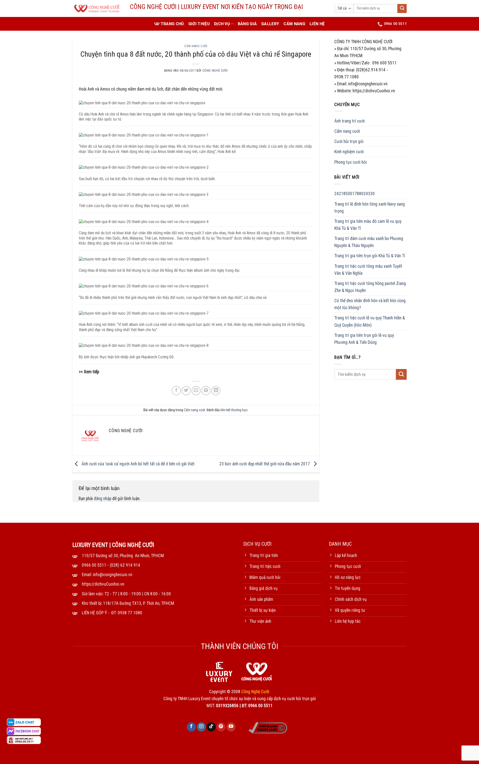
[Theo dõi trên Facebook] (191, 727)
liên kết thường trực (234, 410)
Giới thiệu (199, 23)
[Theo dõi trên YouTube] (231, 727)
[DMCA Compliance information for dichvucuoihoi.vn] (267, 727)
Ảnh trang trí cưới (349, 121)
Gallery (270, 23)
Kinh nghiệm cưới (349, 151)
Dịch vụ (222, 23)
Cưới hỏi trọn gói (348, 141)
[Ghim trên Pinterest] (205, 390)
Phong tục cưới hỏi (350, 161)
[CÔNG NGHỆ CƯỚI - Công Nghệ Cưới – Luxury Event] (97, 8)
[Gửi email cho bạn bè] (196, 390)
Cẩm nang (294, 23)
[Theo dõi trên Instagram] (201, 727)
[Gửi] (402, 8)
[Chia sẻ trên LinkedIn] (215, 390)
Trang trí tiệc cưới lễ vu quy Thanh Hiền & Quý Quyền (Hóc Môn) (369, 321)
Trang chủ (172, 23)
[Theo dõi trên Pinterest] (221, 727)
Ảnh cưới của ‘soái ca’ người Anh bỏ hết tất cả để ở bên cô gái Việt (138, 463)
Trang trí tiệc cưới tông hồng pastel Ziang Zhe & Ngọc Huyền (370, 287)
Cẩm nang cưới (195, 46)
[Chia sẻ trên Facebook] (176, 390)
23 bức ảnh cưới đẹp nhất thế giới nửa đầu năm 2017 (265, 463)
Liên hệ (317, 23)
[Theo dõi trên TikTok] (211, 727)
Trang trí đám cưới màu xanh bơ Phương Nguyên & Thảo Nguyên (368, 242)
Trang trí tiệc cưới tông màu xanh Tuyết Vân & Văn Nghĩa (368, 269)
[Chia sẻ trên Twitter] (186, 390)
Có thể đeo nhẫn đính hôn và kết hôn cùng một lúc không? (370, 304)
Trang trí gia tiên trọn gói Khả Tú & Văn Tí (369, 255)
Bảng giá (247, 23)
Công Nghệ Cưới (215, 70)
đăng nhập (102, 498)
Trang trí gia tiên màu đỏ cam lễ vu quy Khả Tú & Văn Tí (367, 225)
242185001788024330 (354, 193)
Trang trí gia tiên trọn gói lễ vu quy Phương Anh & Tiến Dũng (364, 339)
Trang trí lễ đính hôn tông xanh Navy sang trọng (369, 207)
